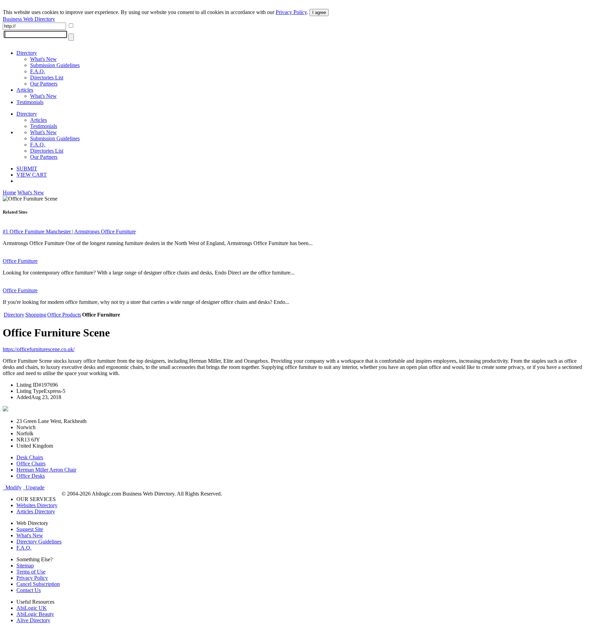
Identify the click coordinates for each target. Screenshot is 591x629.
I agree (319, 12)
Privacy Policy (291, 12)
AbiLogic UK (31, 608)
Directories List (46, 77)
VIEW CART (31, 175)
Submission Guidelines (55, 65)
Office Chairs (30, 463)
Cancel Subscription (38, 584)
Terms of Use (30, 572)
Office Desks (30, 476)
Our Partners (43, 84)
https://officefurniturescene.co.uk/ (39, 349)
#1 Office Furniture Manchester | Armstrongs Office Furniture (69, 231)
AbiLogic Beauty (35, 614)
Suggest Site (29, 529)
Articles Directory (35, 511)
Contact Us (28, 590)
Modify (12, 487)
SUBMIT (26, 168)
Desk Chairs (29, 457)
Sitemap (25, 565)
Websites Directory (36, 505)
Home (9, 192)
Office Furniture (20, 261)
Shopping (35, 315)
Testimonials (29, 102)
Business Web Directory (29, 19)
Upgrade (33, 487)
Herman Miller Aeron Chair (46, 470)
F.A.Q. (37, 71)
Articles (24, 90)
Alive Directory (33, 620)
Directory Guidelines (39, 541)
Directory (26, 53)
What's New (43, 59)
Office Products (64, 315)
